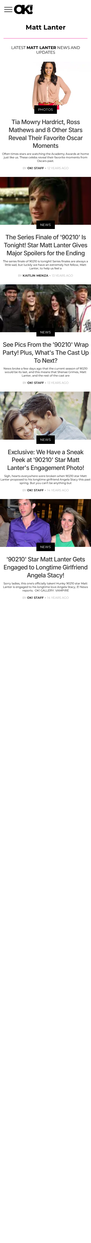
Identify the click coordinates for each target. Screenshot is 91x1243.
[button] (9, 10)
